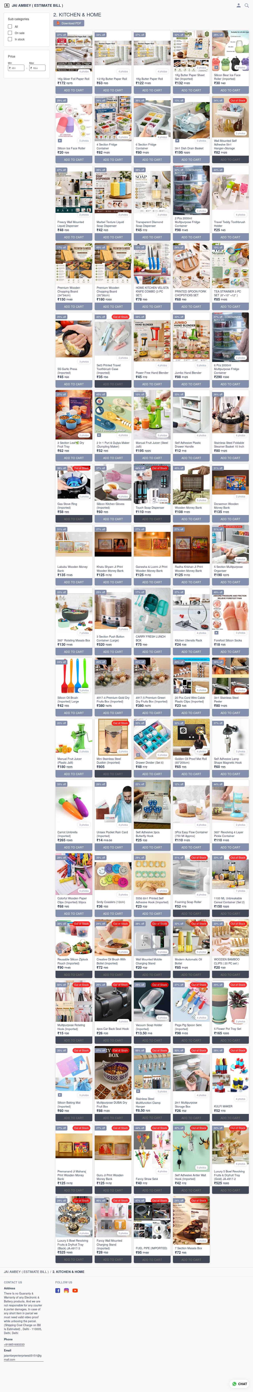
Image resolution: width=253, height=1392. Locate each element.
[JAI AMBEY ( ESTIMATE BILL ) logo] (7, 6)
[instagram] (66, 1290)
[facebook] (58, 1290)
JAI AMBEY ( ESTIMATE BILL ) (37, 6)
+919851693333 (14, 1344)
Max (31, 62)
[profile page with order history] (239, 5)
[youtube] (75, 1290)
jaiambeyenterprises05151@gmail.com (23, 1357)
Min (10, 62)
